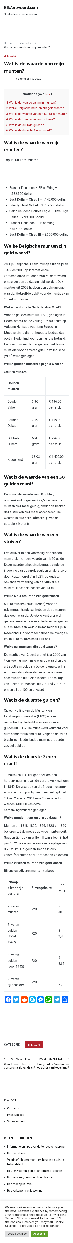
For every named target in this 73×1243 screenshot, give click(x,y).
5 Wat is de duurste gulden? (25, 125)
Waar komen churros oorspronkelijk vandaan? (19, 1063)
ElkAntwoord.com (21, 7)
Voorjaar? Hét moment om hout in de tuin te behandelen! (35, 1162)
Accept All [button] (39, 1233)
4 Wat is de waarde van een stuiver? (30, 119)
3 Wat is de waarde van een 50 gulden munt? (36, 114)
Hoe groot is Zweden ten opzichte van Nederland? (53, 1063)
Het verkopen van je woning (24, 1190)
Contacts (13, 1108)
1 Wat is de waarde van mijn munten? (31, 102)
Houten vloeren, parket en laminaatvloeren (34, 1171)
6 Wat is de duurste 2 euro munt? (29, 130)
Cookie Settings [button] (17, 1233)
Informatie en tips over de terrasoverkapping (36, 1146)
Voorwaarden (16, 1121)
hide (48, 94)
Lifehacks (10, 55)
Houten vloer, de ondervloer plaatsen (30, 1177)
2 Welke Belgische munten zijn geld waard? (35, 108)
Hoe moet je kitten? (20, 1184)
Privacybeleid (15, 1114)
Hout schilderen (17, 1153)
